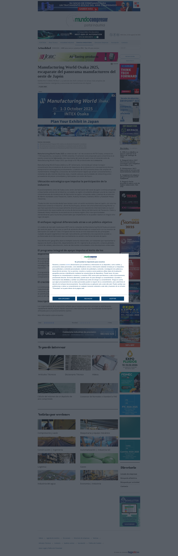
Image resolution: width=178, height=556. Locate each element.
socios (68, 264)
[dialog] (89, 278)
